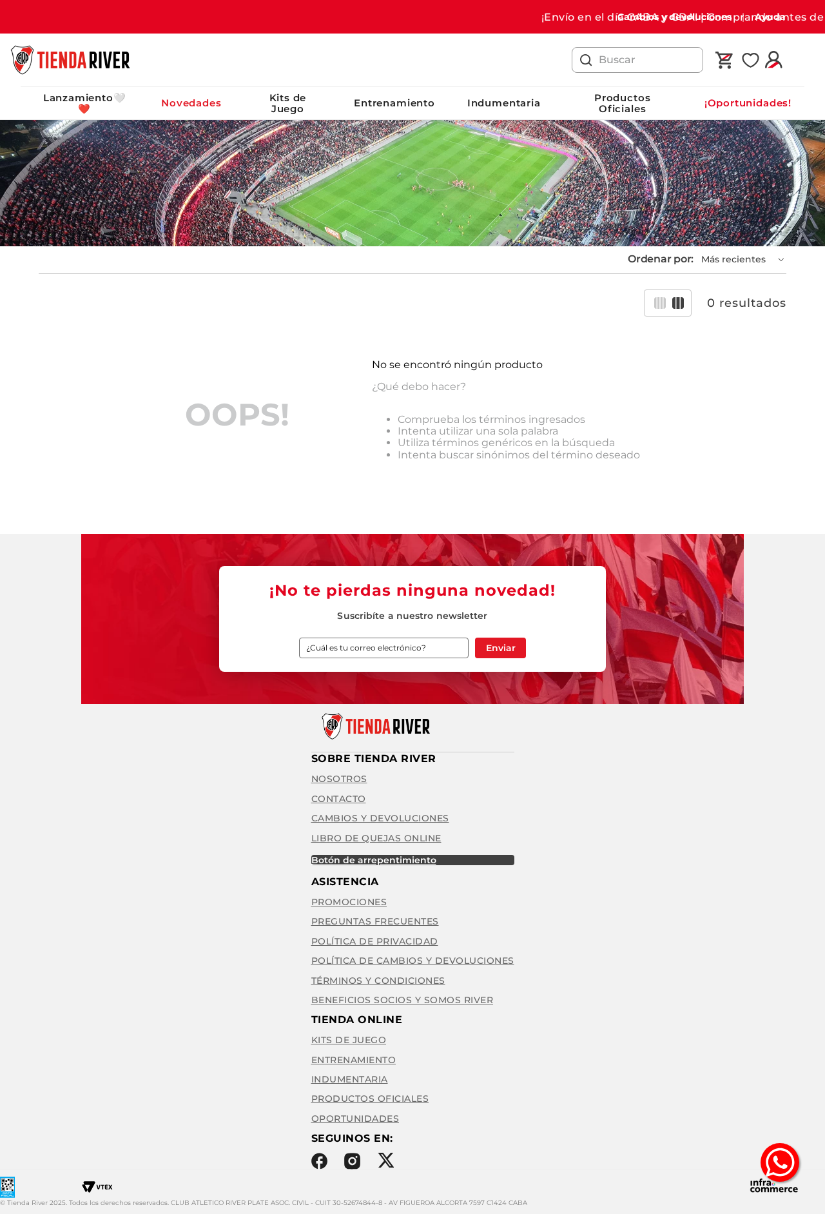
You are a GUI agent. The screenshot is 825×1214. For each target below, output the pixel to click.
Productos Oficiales (622, 103)
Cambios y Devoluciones (380, 818)
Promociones (349, 902)
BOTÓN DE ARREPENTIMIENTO (373, 860)
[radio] (660, 303)
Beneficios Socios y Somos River (402, 1000)
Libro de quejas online (376, 838)
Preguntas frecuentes (375, 921)
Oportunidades (355, 1118)
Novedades (191, 103)
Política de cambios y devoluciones (412, 960)
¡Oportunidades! (747, 103)
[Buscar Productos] (585, 60)
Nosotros (339, 779)
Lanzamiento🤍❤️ (84, 103)
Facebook (319, 1161)
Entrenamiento (394, 103)
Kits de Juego (288, 103)
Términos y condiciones (378, 980)
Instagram (352, 1161)
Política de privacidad (374, 941)
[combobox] (637, 60)
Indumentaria (504, 103)
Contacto (338, 799)
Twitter (386, 1160)
